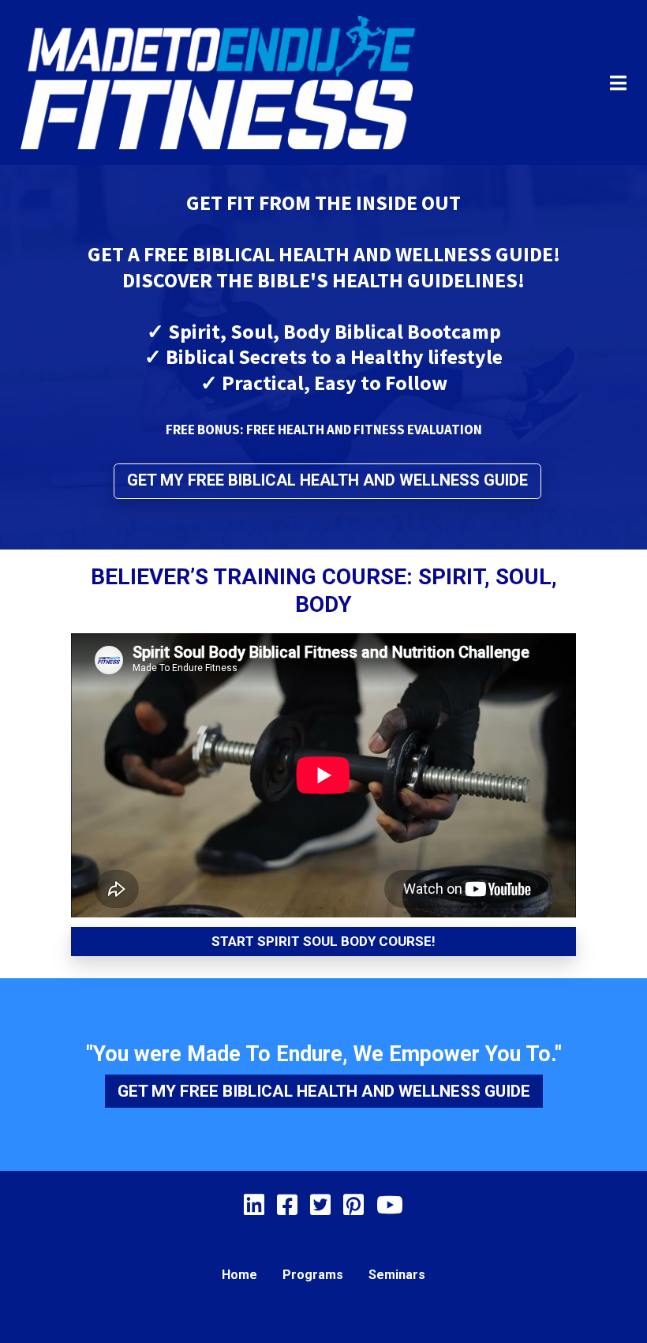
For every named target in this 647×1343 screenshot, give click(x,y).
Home (239, 1274)
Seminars (396, 1274)
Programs (312, 1274)
